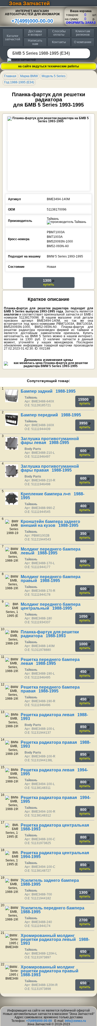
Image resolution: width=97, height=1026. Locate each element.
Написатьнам (35, 42)
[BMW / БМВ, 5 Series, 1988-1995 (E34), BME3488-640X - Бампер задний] (11, 395)
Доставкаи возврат (35, 32)
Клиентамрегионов (83, 32)
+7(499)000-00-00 (32, 21)
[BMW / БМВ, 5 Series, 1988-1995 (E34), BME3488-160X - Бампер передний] (11, 419)
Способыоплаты (59, 32)
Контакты (59, 42)
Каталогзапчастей (12, 37)
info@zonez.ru (75, 1021)
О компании (82, 42)
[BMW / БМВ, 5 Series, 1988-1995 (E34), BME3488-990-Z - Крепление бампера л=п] (11, 498)
